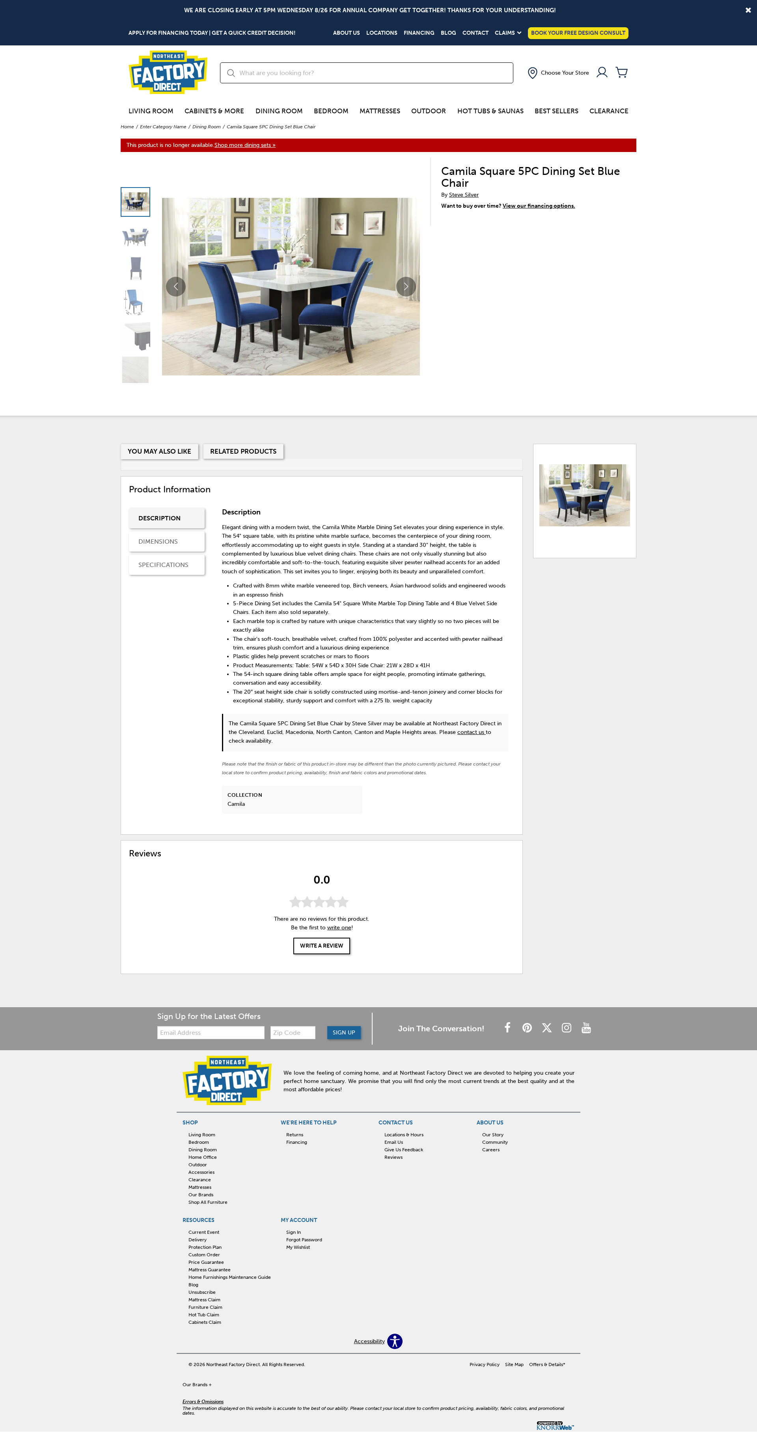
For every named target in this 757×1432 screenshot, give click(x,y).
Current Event (203, 1232)
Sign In (293, 1232)
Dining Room (279, 111)
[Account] (602, 73)
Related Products (243, 451)
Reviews (393, 1157)
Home (127, 126)
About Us (346, 33)
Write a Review (321, 946)
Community (495, 1142)
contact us (471, 732)
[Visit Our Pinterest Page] (528, 1028)
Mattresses (380, 111)
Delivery (197, 1239)
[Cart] (621, 73)
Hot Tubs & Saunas (490, 111)
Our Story (492, 1134)
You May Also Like (159, 451)
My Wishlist (298, 1247)
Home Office (202, 1157)
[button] (557, 73)
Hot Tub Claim (203, 1315)
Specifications (163, 565)
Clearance (608, 111)
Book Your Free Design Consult (578, 33)
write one (339, 928)
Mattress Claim (204, 1300)
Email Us (393, 1142)
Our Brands (200, 1194)
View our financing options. (539, 206)
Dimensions (158, 541)
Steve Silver (464, 195)
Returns (294, 1134)
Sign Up (344, 1032)
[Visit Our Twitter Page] (548, 1028)
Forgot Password (304, 1239)
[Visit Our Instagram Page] (567, 1028)
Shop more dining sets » (245, 145)
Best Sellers (556, 111)
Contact (475, 33)
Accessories (201, 1172)
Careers (491, 1149)
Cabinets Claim (204, 1322)
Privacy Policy (485, 1364)
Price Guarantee (206, 1262)
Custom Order (204, 1254)
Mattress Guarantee (209, 1269)
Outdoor (428, 111)
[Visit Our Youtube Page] (586, 1028)
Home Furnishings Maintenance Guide (229, 1277)
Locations (381, 33)
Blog (448, 33)
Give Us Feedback (403, 1149)
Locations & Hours (403, 1134)
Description (159, 518)
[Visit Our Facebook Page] (508, 1028)
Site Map (514, 1364)
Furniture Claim (205, 1307)
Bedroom (331, 111)
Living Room (151, 111)
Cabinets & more (214, 111)
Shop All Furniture (207, 1202)
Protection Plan (205, 1247)
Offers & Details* (547, 1364)
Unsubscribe (202, 1292)
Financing (419, 33)
